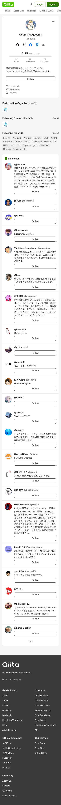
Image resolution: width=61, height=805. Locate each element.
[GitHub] (17, 45)
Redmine (7, 141)
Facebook (7, 758)
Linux (26, 141)
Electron (37, 138)
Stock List (19, 10)
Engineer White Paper (45, 725)
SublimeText (19, 149)
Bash (46, 138)
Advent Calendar (43, 710)
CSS (18, 145)
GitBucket (44, 145)
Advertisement (9, 730)
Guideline (6, 710)
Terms (5, 700)
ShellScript (37, 141)
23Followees (30, 60)
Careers (6, 785)
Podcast (6, 767)
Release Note (41, 695)
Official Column (42, 705)
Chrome (18, 141)
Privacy (6, 705)
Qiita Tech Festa (42, 715)
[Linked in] (37, 45)
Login (40, 4)
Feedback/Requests (12, 720)
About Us (6, 781)
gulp (35, 145)
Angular (27, 138)
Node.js (7, 149)
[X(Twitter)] (24, 45)
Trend (7, 10)
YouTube (6, 762)
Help (4, 725)
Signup (52, 4)
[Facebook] (30, 45)
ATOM (54, 138)
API (36, 730)
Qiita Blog (7, 790)
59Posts (16, 60)
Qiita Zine (39, 748)
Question (31, 10)
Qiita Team (40, 743)
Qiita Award (40, 720)
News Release (9, 795)
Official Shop (41, 753)
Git (55, 141)
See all (56, 118)
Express (27, 145)
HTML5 (47, 141)
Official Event (46, 10)
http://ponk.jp (14, 86)
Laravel (6, 138)
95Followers (45, 60)
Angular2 (17, 138)
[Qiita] (8, 4)
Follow (30, 79)
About (5, 695)
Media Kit (6, 715)
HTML (6, 145)
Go (12, 145)
